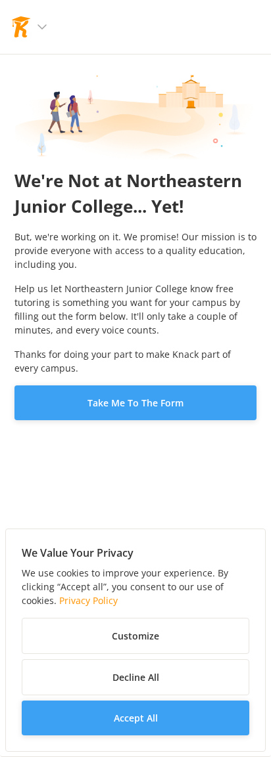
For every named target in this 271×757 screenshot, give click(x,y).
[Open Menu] (42, 26)
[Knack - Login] (21, 26)
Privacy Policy (88, 600)
